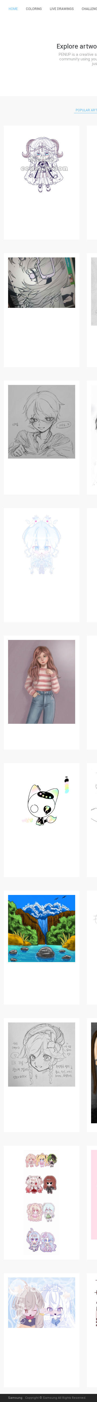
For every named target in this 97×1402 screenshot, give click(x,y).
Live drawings (62, 9)
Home (13, 9)
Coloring (34, 9)
